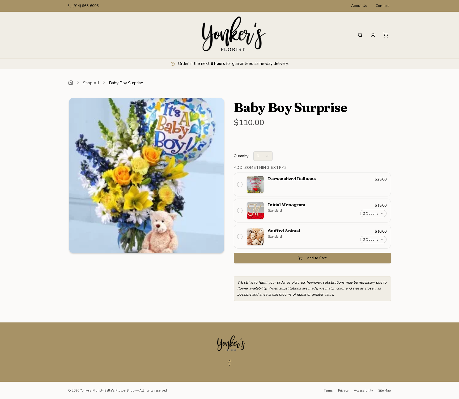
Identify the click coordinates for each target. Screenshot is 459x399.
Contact (382, 5)
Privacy (343, 390)
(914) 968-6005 (85, 5)
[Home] (70, 83)
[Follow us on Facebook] (229, 362)
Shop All (91, 83)
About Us (359, 5)
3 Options (370, 239)
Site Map (384, 390)
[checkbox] (312, 184)
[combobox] (263, 156)
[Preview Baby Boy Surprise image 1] (146, 175)
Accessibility (363, 390)
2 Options (370, 213)
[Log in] (373, 35)
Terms (328, 390)
